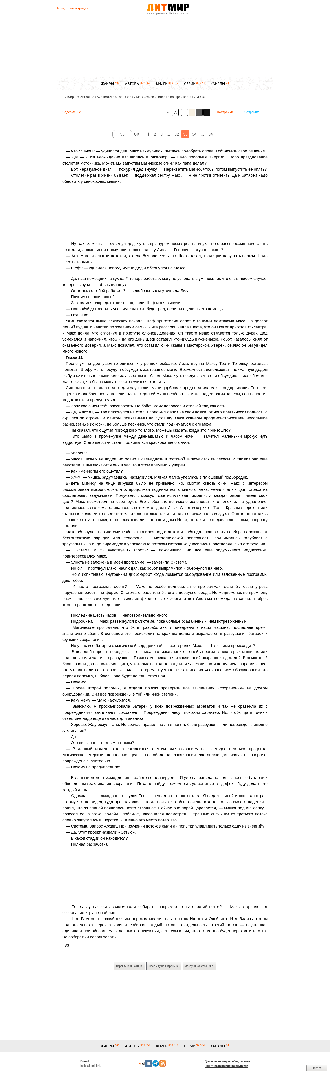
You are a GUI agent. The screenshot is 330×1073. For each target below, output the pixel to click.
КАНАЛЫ (217, 84)
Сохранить (252, 112)
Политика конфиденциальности (226, 1065)
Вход (61, 8)
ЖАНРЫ (107, 84)
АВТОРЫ (132, 84)
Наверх (317, 1068)
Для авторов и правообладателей (227, 1061)
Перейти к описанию (129, 966)
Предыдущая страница (164, 966)
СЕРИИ (190, 84)
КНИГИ (162, 84)
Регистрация (78, 8)
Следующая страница (199, 966)
